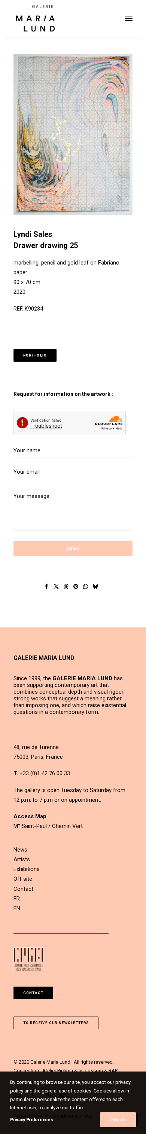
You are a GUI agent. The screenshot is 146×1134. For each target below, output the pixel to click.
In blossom (91, 1070)
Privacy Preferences (31, 1119)
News (20, 849)
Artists (21, 859)
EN (16, 908)
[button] (129, 18)
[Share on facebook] (46, 586)
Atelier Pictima (57, 1070)
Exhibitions (26, 869)
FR (16, 898)
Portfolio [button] (35, 355)
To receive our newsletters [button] (56, 1023)
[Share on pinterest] (76, 586)
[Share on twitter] (56, 586)
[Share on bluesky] (95, 586)
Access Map (29, 816)
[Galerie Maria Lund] (35, 18)
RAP (113, 1070)
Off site (22, 878)
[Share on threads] (66, 586)
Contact (23, 889)
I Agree (118, 1119)
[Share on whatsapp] (85, 586)
